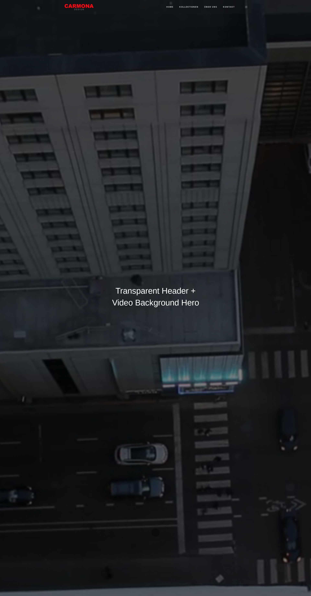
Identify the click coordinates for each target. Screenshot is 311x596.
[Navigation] (246, 7)
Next (155, 532)
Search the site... (240, 7)
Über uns (210, 7)
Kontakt (229, 7)
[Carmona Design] (79, 6)
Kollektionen (188, 7)
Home (169, 7)
